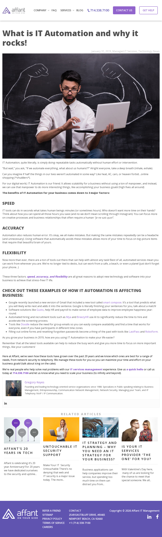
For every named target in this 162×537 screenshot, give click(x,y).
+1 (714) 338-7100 (79, 523)
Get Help (148, 10)
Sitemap (47, 515)
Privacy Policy (52, 519)
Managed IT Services (124, 51)
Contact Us (124, 10)
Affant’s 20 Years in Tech (18, 450)
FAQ (54, 10)
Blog (79, 10)
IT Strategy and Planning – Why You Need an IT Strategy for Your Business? (99, 451)
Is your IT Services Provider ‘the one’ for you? (136, 452)
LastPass (134, 331)
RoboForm (151, 331)
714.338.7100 (99, 10)
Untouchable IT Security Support (60, 450)
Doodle (25, 324)
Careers (47, 527)
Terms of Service (53, 523)
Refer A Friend (51, 510)
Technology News (149, 51)
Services (66, 10)
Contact (75, 510)
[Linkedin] (5, 403)
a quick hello (135, 369)
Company (40, 10)
